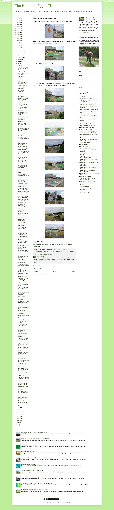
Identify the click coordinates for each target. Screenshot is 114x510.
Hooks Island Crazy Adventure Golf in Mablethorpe (22, 166)
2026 (18, 18)
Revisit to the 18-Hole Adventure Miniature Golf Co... (23, 388)
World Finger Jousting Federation (88, 181)
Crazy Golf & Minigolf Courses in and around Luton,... (23, 242)
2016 (18, 38)
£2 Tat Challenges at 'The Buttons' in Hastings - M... (22, 298)
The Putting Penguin (85, 142)
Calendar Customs (84, 186)
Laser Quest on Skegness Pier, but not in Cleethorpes (23, 143)
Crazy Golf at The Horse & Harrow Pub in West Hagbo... (23, 379)
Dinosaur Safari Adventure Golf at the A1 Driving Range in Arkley (36, 457)
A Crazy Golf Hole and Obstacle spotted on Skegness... (23, 87)
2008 (18, 420)
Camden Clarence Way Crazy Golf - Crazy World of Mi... (23, 374)
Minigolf (73, 251)
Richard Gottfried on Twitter (86, 123)
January (20, 414)
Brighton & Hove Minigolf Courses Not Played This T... (23, 256)
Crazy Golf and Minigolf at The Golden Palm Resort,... (23, 152)
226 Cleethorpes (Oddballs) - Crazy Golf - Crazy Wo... (22, 205)
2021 (18, 28)
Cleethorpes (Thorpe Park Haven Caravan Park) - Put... (23, 185)
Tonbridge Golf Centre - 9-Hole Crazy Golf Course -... (23, 302)
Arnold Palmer (39, 251)
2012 (18, 47)
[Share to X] (63, 249)
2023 (18, 24)
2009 (18, 418)
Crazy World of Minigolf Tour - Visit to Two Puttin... (23, 340)
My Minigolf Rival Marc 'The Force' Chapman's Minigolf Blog (88, 157)
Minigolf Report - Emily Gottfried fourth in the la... (23, 404)
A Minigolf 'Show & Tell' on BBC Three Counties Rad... (23, 219)
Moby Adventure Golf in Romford (29, 451)
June (19, 63)
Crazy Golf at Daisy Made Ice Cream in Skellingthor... (22, 224)
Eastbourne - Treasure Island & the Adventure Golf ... (23, 275)
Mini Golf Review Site (85, 148)
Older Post (72, 271)
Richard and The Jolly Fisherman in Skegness (23, 118)
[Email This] (61, 249)
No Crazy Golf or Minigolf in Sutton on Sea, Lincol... (23, 157)
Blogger (67, 502)
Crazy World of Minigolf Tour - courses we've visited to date (35, 438)
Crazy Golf (51, 251)
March (19, 409)
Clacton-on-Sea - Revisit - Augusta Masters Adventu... (23, 321)
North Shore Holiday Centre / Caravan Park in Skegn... (23, 109)
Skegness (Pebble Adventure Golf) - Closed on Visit (22, 82)
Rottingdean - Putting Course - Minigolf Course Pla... (23, 270)
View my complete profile (85, 32)
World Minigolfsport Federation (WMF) (89, 132)
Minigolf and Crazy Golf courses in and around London (34, 432)
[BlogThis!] (62, 249)
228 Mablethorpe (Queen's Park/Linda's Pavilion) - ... (23, 176)
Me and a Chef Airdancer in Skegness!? (21, 91)
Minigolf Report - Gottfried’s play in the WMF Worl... (23, 312)
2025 (18, 20)
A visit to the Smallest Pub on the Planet (23, 197)
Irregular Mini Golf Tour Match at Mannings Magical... (23, 344)
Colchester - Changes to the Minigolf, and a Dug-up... (23, 353)
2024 (18, 22)
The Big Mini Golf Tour (85, 192)
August (19, 59)
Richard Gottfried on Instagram (87, 125)
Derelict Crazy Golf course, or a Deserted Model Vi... (23, 139)
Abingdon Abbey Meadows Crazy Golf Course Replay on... (23, 383)
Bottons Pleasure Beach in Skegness (23, 95)
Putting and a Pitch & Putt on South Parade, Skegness (23, 73)
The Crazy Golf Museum (86, 129)
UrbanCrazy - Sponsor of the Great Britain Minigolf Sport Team (88, 140)
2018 (18, 34)
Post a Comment (38, 268)
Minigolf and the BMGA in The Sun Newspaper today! (23, 215)
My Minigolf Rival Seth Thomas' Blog (89, 162)
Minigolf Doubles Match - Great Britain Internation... (23, 293)
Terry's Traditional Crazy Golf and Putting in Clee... (23, 193)
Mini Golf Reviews (84, 146)
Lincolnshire (68, 251)
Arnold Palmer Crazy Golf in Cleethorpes (23, 189)
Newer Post (35, 271)
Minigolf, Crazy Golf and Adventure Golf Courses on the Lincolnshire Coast (53, 243)
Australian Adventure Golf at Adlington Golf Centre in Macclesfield (36, 483)
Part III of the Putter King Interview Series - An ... (23, 238)
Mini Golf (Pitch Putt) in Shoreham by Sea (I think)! (23, 252)
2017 (18, 36)
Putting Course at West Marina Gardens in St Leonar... (23, 289)
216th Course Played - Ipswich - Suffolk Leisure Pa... (23, 335)
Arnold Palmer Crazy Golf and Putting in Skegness (22, 104)
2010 (18, 416)
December (20, 50)
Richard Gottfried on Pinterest (87, 127)
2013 (18, 45)
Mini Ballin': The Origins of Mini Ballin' (23, 361)
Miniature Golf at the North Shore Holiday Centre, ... (23, 113)
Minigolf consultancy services (87, 98)
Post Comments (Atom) (44, 274)
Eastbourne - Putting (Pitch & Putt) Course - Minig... (23, 284)
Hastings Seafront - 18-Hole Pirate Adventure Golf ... (23, 307)
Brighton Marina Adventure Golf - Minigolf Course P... (23, 261)
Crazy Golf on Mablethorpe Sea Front (22, 171)
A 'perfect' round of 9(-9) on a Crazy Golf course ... (23, 229)
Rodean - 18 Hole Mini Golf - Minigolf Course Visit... (23, 265)
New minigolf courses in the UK (88, 37)
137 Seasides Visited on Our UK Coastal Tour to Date (23, 129)
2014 (18, 42)
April (19, 407)
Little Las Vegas (21, 400)
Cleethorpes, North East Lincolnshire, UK (46, 254)
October (20, 55)
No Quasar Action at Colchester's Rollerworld (22, 365)
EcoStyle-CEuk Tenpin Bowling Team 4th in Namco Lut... (23, 369)
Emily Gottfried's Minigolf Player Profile (89, 114)
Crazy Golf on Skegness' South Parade (22, 78)
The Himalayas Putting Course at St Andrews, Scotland (34, 489)
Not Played (35, 252)
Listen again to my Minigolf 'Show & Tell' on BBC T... (23, 162)
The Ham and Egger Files (35, 6)
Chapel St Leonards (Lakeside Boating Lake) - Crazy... (22, 148)
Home (54, 271)
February (20, 412)
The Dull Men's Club (85, 191)
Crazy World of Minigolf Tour (59, 251)
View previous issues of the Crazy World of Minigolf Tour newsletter (88, 103)
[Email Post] (59, 249)
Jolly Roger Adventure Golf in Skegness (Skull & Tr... (23, 99)
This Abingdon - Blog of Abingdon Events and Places (88, 179)
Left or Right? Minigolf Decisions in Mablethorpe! (23, 180)
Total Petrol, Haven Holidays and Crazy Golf (23, 392)
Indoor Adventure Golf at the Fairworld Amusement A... (23, 201)
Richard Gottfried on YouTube (87, 122)
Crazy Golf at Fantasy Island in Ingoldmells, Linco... (23, 68)
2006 (18, 425)
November (20, 53)
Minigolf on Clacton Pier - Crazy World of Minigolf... (23, 330)
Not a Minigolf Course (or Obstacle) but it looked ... (23, 210)
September (20, 57)
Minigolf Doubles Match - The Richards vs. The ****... (23, 316)
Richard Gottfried (90, 17)
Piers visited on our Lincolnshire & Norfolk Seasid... (23, 134)
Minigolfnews (83, 137)
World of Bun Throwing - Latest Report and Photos (23, 397)
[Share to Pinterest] (66, 249)
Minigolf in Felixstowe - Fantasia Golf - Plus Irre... (23, 349)
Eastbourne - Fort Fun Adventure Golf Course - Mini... (23, 279)
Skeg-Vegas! (21, 121)
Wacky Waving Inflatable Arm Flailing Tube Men (32, 477)
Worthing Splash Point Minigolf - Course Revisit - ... (23, 247)
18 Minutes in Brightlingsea (21, 357)
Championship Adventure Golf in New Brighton (32, 470)
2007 (18, 422)
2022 (18, 26)
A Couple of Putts (84, 144)
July (19, 61)
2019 (18, 32)
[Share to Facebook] (64, 249)
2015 (18, 40)
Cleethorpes (44, 41)
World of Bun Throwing (85, 176)
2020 (18, 30)
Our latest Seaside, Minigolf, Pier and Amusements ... (22, 233)
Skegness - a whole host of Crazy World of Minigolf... (23, 125)
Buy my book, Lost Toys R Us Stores (89, 109)
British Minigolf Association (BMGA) (88, 131)
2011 (18, 49)
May (19, 65)
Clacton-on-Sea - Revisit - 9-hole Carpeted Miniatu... (23, 326)
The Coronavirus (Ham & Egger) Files (30, 464)
